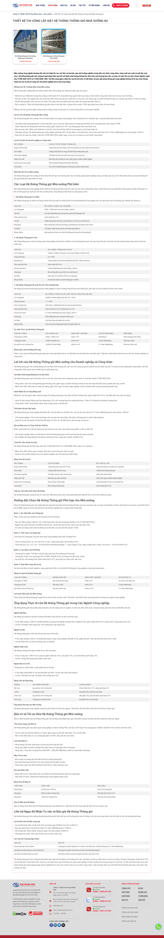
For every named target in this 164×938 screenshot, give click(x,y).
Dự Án (73, 5)
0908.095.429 (105, 892)
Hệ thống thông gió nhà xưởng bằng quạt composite (25, 57)
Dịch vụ (63, 5)
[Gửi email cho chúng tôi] (63, 925)
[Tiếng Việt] (143, 5)
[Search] (136, 5)
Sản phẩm (52, 5)
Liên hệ (106, 5)
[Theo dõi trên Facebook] (51, 925)
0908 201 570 (105, 901)
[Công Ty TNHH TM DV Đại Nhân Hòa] (22, 5)
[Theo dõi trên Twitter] (59, 925)
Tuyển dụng (94, 5)
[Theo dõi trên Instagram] (55, 925)
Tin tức (82, 5)
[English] (146, 5)
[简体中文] (149, 5)
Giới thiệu (40, 5)
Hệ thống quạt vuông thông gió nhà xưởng (54, 57)
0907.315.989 (105, 911)
